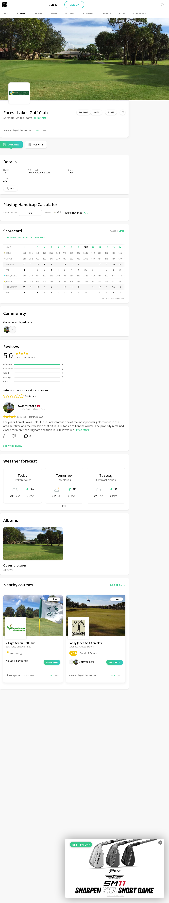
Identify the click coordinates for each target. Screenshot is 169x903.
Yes (37, 130)
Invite (96, 112)
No (44, 130)
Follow (83, 112)
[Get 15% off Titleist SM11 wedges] (114, 868)
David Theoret (26, 406)
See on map (40, 118)
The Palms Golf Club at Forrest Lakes (25, 237)
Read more (83, 430)
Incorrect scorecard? (113, 298)
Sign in (53, 4)
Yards (113, 231)
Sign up (74, 4)
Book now (52, 662)
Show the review (12, 446)
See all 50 (116, 585)
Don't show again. (115, 895)
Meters (122, 231)
